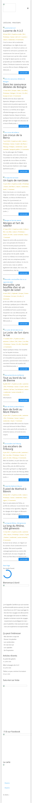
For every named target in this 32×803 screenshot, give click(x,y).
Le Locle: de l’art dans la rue (16, 334)
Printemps (6, 37)
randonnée (11, 39)
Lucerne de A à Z (13, 30)
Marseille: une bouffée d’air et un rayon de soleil (14, 287)
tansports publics (15, 149)
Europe (14, 90)
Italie (18, 90)
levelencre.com (14, 795)
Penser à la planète (10, 639)
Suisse (12, 37)
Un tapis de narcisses (15, 180)
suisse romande (18, 234)
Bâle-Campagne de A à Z (11, 665)
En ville (25, 93)
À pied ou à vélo (16, 34)
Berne (26, 386)
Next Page (6, 565)
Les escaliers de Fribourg (12, 448)
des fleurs (23, 144)
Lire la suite (23, 73)
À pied (17, 144)
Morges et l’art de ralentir (13, 224)
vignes (5, 500)
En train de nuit (9, 645)
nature (5, 39)
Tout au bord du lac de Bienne (14, 379)
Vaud (4, 189)
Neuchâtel (25, 344)
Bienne (6, 389)
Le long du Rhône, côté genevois (13, 527)
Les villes (24, 90)
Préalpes (11, 147)
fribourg (5, 147)
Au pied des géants (9, 659)
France (26, 293)
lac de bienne (19, 389)
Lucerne (24, 37)
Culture (26, 229)
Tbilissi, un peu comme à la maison (14, 671)
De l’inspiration (9, 650)
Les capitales (8, 647)
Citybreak (14, 293)
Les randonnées (9, 642)
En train (19, 93)
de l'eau (12, 389)
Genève (6, 537)
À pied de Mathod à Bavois (14, 490)
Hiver (20, 341)
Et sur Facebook (13, 731)
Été (24, 34)
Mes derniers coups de (11, 636)
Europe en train (7, 96)
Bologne (12, 93)
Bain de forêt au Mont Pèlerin (12, 411)
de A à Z (18, 37)
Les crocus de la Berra (12, 136)
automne (5, 341)
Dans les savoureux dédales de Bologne (14, 86)
